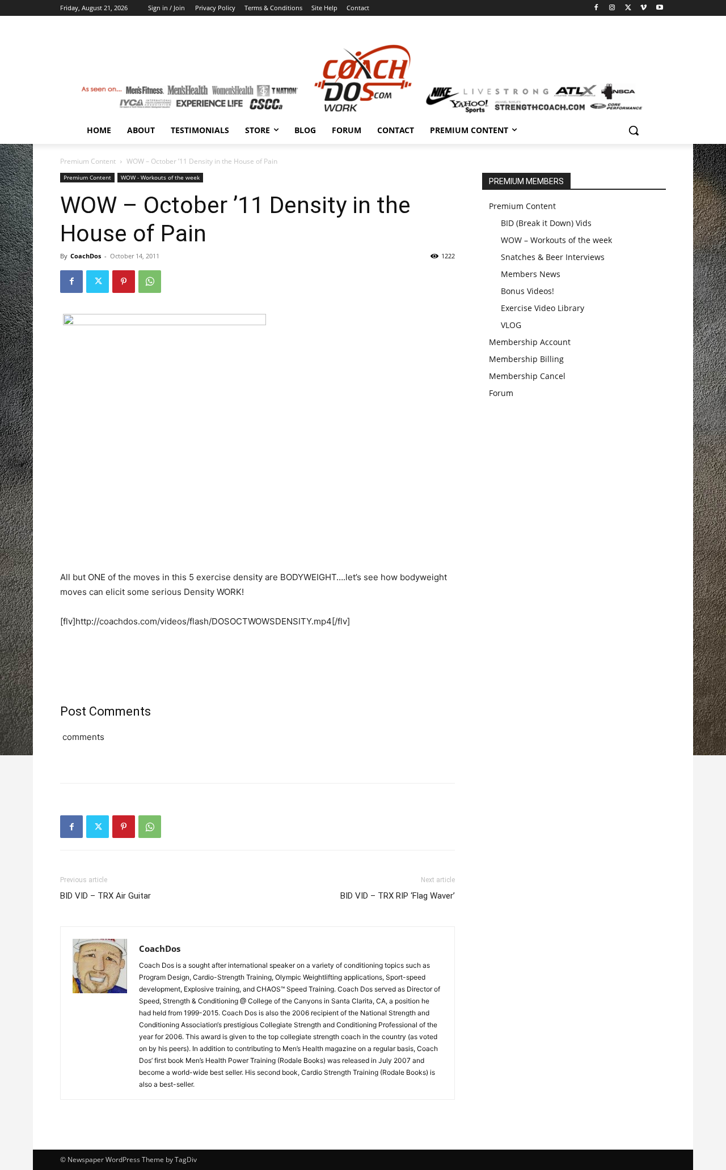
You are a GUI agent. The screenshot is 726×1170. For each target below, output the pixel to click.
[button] (633, 130)
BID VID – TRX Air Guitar (105, 896)
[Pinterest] (123, 281)
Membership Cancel (527, 376)
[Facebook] (596, 8)
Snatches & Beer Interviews (553, 257)
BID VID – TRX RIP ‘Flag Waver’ (397, 896)
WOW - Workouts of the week (160, 177)
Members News (530, 274)
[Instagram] (612, 8)
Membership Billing (526, 359)
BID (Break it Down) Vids (546, 223)
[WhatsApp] (149, 281)
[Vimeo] (643, 8)
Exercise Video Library (542, 308)
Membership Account (530, 342)
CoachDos (85, 256)
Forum (501, 393)
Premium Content (88, 161)
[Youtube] (659, 8)
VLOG (511, 325)
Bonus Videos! (527, 291)
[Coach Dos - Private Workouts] (363, 77)
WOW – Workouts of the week (556, 240)
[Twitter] (628, 8)
